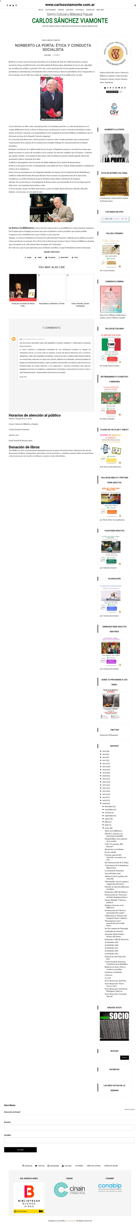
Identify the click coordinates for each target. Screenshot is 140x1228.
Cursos (61, 10)
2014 (104, 788)
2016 (104, 782)
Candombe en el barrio (114, 931)
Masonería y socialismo (114, 849)
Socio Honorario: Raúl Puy (115, 981)
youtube (68, 1166)
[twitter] (10, 5)
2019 (104, 773)
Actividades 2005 (111, 954)
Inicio (40, 10)
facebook (28, 1166)
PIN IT (76, 257)
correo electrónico (57, 456)
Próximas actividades (113, 972)
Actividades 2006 (111, 951)
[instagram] (16, 5)
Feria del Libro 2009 (113, 874)
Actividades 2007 (111, 948)
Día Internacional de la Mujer (117, 863)
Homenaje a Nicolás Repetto (116, 892)
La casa (108, 978)
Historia (70, 10)
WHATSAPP (64, 257)
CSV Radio (80, 10)
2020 (104, 770)
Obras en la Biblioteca (113, 831)
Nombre (7, 1122)
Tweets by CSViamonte (109, 735)
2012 (104, 794)
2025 (104, 754)
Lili (20, 339)
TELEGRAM (51, 257)
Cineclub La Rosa (93, 1166)
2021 (104, 767)
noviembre (109, 810)
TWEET (39, 257)
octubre (108, 813)
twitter (41, 1166)
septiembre (109, 816)
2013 (104, 791)
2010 (104, 801)
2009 (104, 804)
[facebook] (7, 5)
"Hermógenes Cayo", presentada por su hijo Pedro (114, 923)
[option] (23, 291)
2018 (104, 776)
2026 (104, 751)
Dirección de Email (12, 1112)
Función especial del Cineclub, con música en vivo (115, 857)
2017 (104, 779)
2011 (104, 797)
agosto (107, 819)
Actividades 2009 (111, 942)
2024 (104, 757)
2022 (104, 764)
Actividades (51, 10)
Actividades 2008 (111, 945)
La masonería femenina (114, 871)
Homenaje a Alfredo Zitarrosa (117, 940)
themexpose (70, 1221)
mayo (107, 828)
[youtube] (13, 5)
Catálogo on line (111, 1166)
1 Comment (56, 55)
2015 (104, 785)
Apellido (7, 1135)
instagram (54, 1166)
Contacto (90, 10)
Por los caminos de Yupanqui (116, 929)
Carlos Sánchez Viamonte (51, 40)
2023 (104, 760)
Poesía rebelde (110, 852)
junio (107, 825)
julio (106, 822)
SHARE (29, 257)
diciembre (109, 807)
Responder (23, 377)
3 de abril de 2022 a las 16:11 (34, 339)
